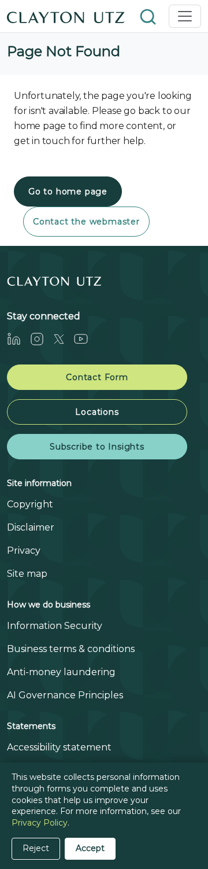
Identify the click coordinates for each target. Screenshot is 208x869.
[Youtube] (85, 339)
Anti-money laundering (61, 672)
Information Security (54, 625)
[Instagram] (41, 339)
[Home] (66, 16)
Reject (36, 848)
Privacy (23, 550)
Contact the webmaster (86, 221)
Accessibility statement (59, 747)
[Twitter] (63, 339)
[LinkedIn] (18, 339)
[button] (149, 15)
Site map (27, 573)
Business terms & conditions (71, 648)
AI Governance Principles (65, 695)
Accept (90, 848)
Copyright (30, 504)
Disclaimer (30, 527)
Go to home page (67, 191)
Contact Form (97, 377)
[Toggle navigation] (185, 16)
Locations (96, 412)
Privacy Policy (40, 823)
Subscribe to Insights (97, 446)
